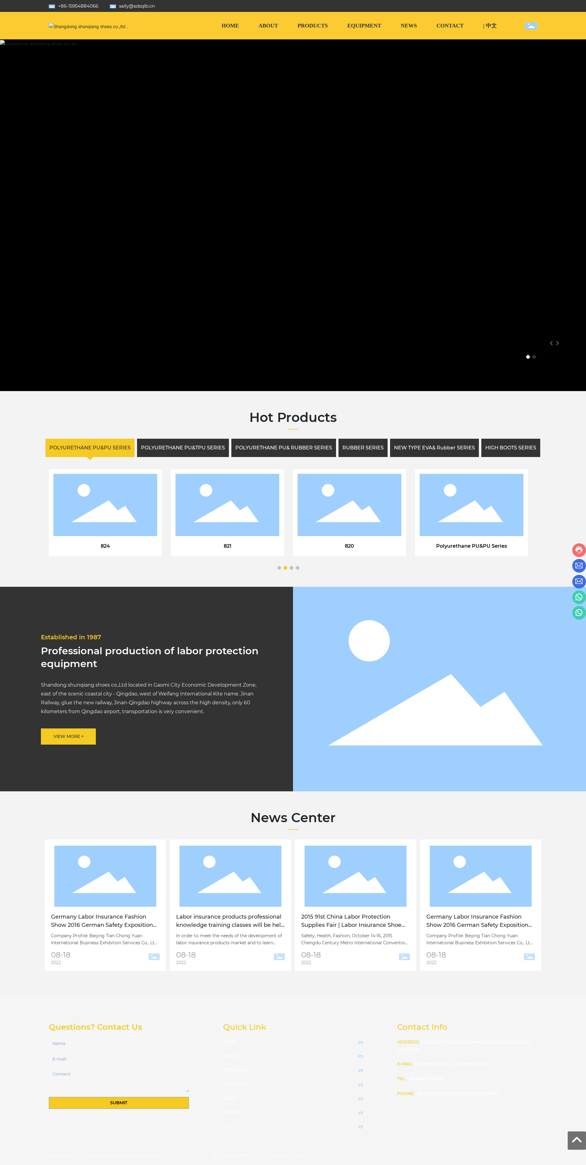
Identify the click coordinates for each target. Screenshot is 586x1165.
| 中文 (228, 1126)
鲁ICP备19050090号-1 (235, 1155)
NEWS (230, 1098)
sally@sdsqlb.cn (137, 6)
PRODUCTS (235, 1070)
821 (227, 546)
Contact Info (422, 1027)
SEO (330, 1155)
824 (105, 546)
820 (349, 546)
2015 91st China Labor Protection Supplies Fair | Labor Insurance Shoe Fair (351, 925)
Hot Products (293, 417)
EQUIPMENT (236, 1084)
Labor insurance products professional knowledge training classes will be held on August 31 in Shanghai (230, 925)
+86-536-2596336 (425, 1078)
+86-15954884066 (78, 6)
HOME (230, 1041)
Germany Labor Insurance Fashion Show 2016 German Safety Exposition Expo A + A (102, 925)
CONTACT (233, 1112)
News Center (293, 818)
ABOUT (231, 1056)
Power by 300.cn (288, 1155)
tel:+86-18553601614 (478, 1093)
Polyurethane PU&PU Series (471, 546)
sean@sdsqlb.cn (470, 1064)
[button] (528, 357)
